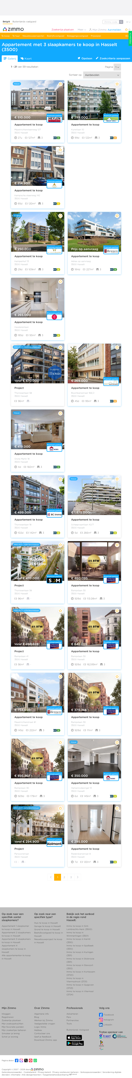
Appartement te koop (28, 124)
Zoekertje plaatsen (63, 29)
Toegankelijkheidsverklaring (55, 1075)
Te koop (5, 36)
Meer (81, 29)
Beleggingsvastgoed (77, 36)
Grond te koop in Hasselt (47, 929)
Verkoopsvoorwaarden (90, 1072)
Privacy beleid (44, 1072)
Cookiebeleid (30, 1072)
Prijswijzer (96, 36)
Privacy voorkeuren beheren (65, 1072)
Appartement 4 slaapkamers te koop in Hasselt (14, 948)
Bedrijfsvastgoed (55, 36)
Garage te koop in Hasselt (47, 926)
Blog (127, 36)
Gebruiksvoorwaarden (12, 1072)
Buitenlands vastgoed (24, 21)
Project (19, 388)
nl (127, 22)
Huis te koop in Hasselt (46, 923)
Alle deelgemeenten (32, 1075)
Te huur (16, 36)
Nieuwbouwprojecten (33, 36)
